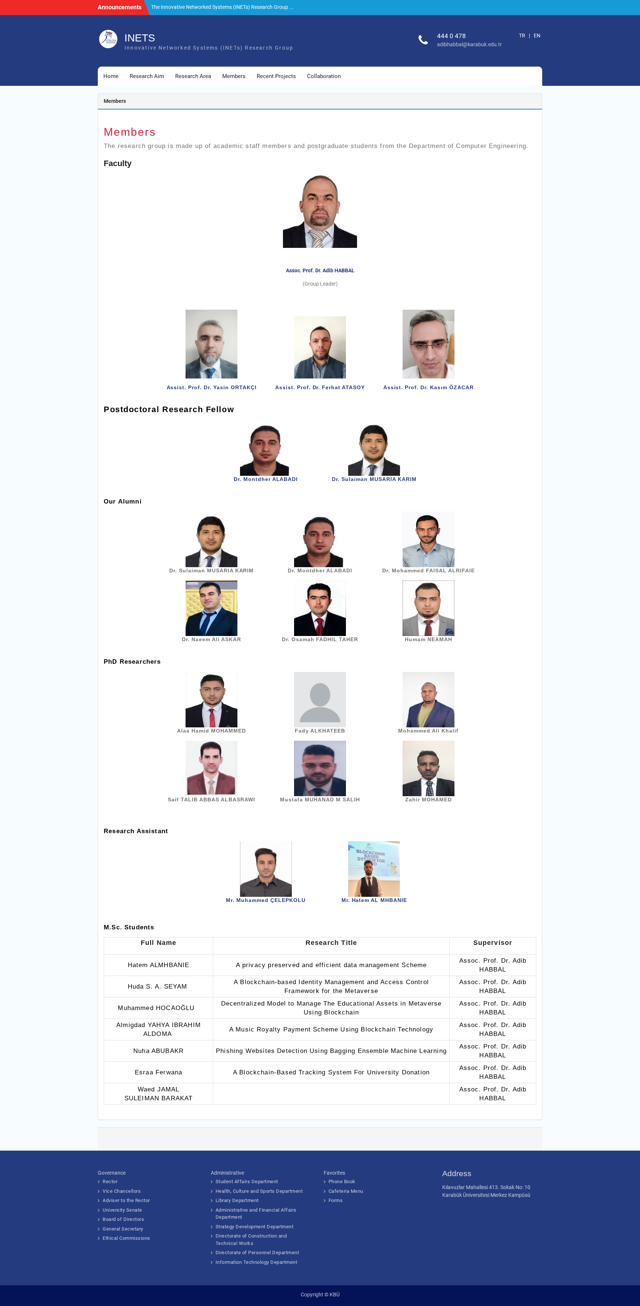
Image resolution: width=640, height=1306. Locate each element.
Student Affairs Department (247, 1181)
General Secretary (123, 1229)
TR (522, 35)
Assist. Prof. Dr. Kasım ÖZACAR (428, 387)
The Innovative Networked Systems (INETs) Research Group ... (222, 7)
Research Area (193, 76)
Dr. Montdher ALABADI (266, 479)
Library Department (237, 1200)
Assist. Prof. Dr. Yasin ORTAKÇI (212, 387)
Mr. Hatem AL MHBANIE (374, 900)
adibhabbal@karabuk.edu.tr (469, 44)
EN (537, 35)
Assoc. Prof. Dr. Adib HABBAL (320, 270)
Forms (336, 1200)
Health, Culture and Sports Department (259, 1191)
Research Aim (147, 76)
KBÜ (335, 1294)
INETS (139, 38)
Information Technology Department (256, 1262)
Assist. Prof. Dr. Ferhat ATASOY (320, 387)
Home (111, 76)
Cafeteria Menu (346, 1191)
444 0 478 (451, 36)
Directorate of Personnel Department (257, 1252)
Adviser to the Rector (126, 1200)
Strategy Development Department (255, 1226)
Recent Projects (276, 76)
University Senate (122, 1210)
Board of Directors (123, 1219)
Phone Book (342, 1181)
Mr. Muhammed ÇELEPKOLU (266, 900)
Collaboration (324, 76)
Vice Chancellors (122, 1191)
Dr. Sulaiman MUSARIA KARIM (374, 479)
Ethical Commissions (126, 1238)
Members (234, 76)
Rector (110, 1181)
